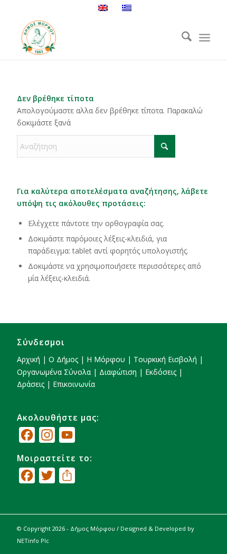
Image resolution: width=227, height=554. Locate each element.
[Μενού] (204, 38)
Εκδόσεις (160, 372)
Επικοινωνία (74, 384)
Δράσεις (30, 384)
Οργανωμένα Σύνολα (54, 372)
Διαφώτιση (118, 372)
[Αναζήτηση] (181, 38)
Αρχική (28, 359)
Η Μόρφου (106, 359)
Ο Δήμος (63, 359)
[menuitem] (181, 38)
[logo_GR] (94, 38)
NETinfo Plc (33, 541)
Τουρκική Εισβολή (165, 359)
